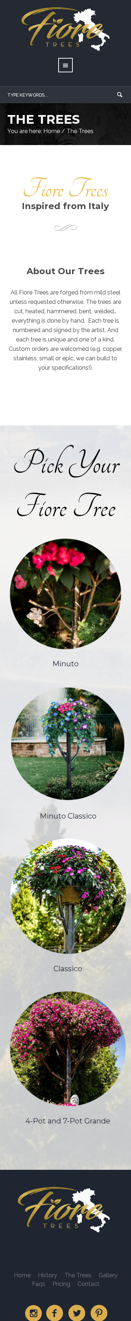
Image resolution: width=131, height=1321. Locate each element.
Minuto (65, 663)
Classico (67, 968)
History (47, 1275)
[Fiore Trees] (65, 1209)
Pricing (61, 1283)
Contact (88, 1283)
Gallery (108, 1275)
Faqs (38, 1283)
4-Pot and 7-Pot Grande (67, 1121)
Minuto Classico (68, 816)
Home (51, 131)
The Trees (77, 1275)
